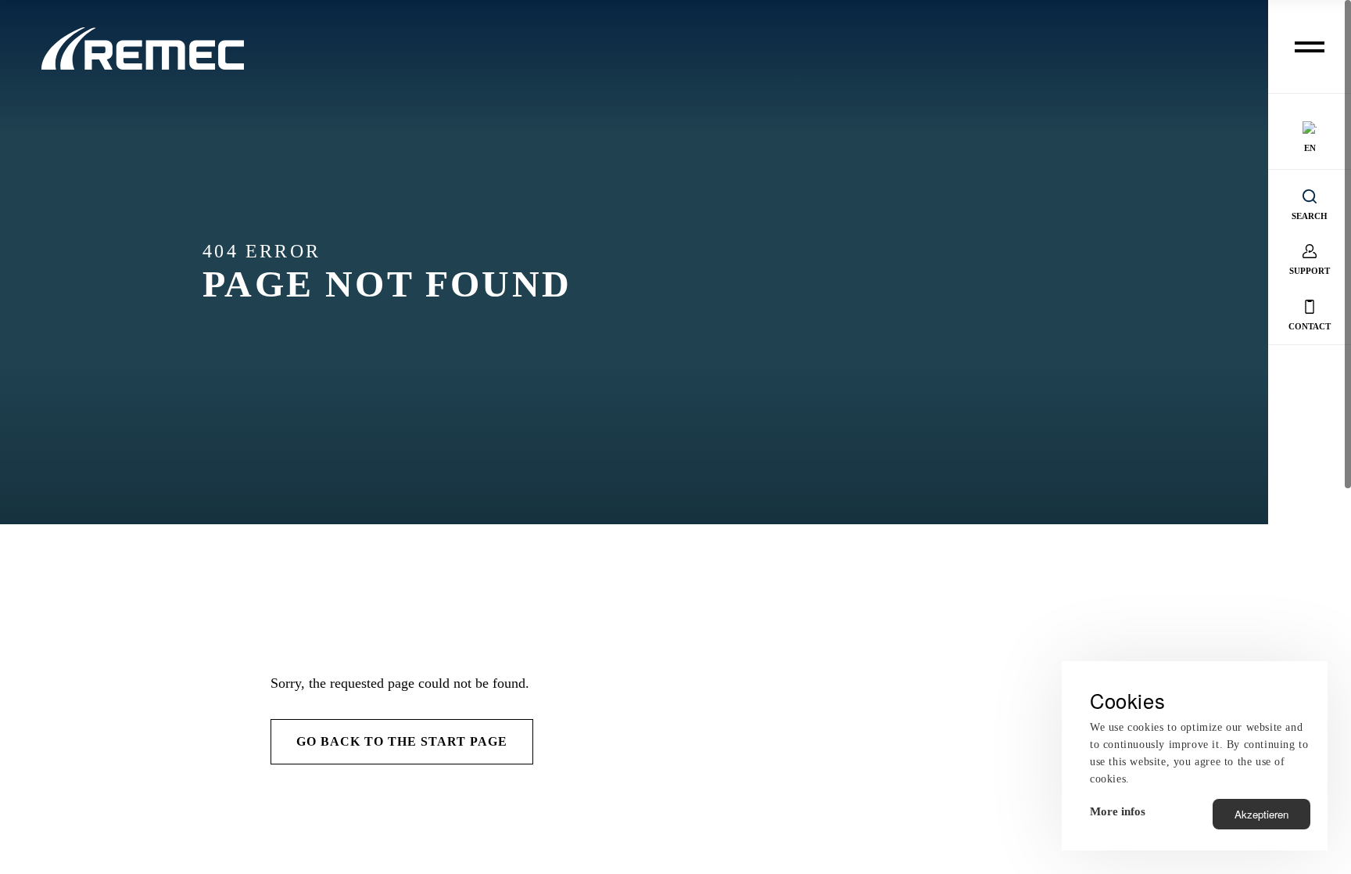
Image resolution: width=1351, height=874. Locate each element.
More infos (1117, 811)
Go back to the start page (401, 741)
